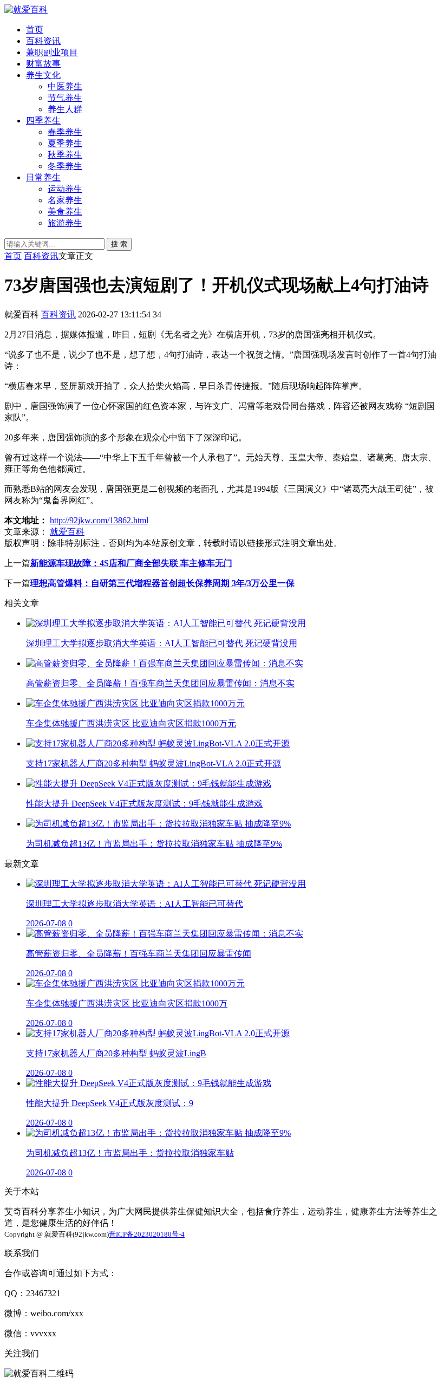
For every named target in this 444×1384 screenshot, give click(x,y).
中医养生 (65, 86)
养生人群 (65, 109)
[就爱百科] (26, 9)
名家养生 (65, 200)
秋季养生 (65, 154)
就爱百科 (67, 531)
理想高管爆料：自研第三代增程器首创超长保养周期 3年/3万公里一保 (162, 583)
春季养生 (65, 132)
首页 (34, 29)
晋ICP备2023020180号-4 (147, 1234)
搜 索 (119, 244)
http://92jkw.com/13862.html (99, 520)
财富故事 (43, 63)
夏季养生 (65, 143)
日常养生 (43, 177)
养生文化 (43, 75)
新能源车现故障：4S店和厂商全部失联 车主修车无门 (131, 563)
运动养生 (65, 188)
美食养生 (65, 211)
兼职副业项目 (52, 52)
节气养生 (65, 97)
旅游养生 (65, 223)
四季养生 (43, 120)
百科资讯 (43, 41)
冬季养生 (65, 166)
